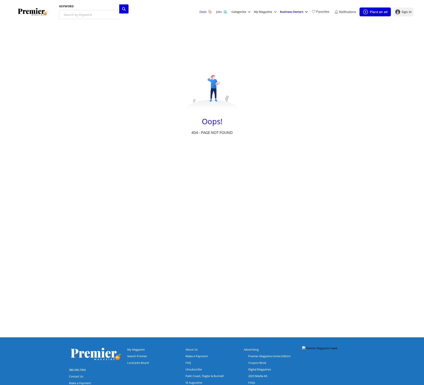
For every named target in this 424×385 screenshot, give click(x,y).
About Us (192, 349)
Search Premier (137, 356)
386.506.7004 (77, 370)
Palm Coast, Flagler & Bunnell (204, 376)
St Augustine (194, 383)
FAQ (188, 363)
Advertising (251, 349)
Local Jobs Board (138, 363)
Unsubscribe (194, 369)
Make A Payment (197, 356)
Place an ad (375, 13)
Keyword (66, 6)
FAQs (251, 383)
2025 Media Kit (257, 376)
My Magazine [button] (263, 11)
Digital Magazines (259, 369)
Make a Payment (80, 383)
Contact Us (76, 376)
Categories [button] (238, 11)
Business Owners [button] (291, 11)
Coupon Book (257, 363)
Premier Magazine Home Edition (269, 356)
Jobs (219, 12)
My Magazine (136, 349)
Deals (202, 12)
